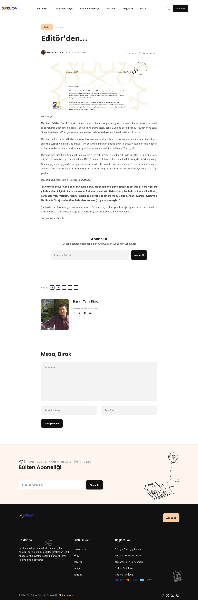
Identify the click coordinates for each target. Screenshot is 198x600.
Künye (77, 568)
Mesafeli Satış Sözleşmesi (129, 562)
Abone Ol (139, 255)
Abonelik (180, 8)
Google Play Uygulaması (128, 549)
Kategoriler (127, 8)
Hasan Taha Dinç (85, 301)
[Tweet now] (167, 595)
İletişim (143, 8)
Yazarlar (111, 8)
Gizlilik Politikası (124, 568)
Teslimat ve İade (124, 574)
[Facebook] (162, 595)
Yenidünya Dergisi (64, 8)
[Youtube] (172, 595)
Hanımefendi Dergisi (90, 8)
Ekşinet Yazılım (66, 595)
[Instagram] (177, 595)
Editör (47, 27)
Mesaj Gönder (52, 423)
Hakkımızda (43, 8)
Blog (76, 555)
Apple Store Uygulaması (128, 555)
